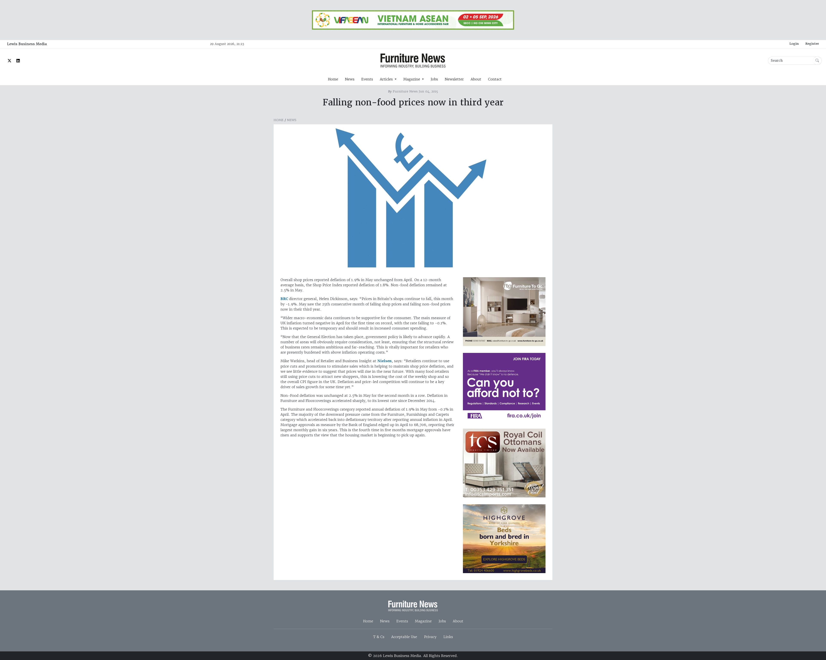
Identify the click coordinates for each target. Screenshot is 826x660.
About (476, 79)
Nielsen (384, 361)
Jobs (434, 79)
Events (367, 79)
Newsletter (454, 79)
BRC (284, 299)
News (349, 79)
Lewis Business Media (27, 44)
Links (448, 637)
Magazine (423, 621)
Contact (495, 79)
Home (333, 79)
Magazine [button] (412, 79)
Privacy (430, 637)
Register (812, 44)
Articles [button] (387, 79)
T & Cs (378, 637)
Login (794, 44)
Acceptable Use (404, 637)
